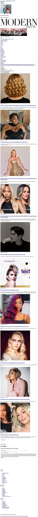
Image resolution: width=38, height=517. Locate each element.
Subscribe (1, 17)
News (4, 64)
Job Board (19, 65)
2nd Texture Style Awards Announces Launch (9, 290)
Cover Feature (4, 0)
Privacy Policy (2, 516)
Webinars (7, 0)
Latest (4, 72)
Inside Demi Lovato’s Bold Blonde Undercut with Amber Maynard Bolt (14, 399)
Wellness (1, 62)
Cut (1, 46)
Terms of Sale (11, 516)
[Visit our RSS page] (4, 1)
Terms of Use (7, 516)
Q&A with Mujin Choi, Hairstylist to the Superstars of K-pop (12, 254)
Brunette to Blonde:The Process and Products (9, 434)
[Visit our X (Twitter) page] (1, 1)
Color (1, 44)
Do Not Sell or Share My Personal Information (20, 516)
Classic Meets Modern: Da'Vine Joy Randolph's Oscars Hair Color (13, 142)
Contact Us (5, 65)
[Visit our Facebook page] (0, 1)
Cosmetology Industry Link (30, 64)
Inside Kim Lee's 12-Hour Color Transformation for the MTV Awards (14, 326)
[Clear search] (10, 69)
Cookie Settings (15, 65)
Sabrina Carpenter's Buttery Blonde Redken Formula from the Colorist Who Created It (18, 105)
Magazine (6, 64)
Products (9, 64)
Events (3, 476)
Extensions (4, 477)
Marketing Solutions (31, 65)
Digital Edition (6, 17)
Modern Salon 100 (12, 0)
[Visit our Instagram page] (2, 446)
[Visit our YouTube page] (3, 1)
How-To (21, 64)
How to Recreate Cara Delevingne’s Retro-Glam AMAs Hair (12, 362)
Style (1, 58)
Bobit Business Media (24, 65)
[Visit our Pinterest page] (2, 1)
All (1, 71)
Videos (19, 64)
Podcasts (24, 64)
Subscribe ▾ (2, 3)
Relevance (7, 72)
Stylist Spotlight (2, 60)
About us (1, 65)
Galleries (3, 479)
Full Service (2, 51)
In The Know (2, 57)
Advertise (8, 65)
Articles (1, 64)
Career (1, 43)
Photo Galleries (15, 64)
